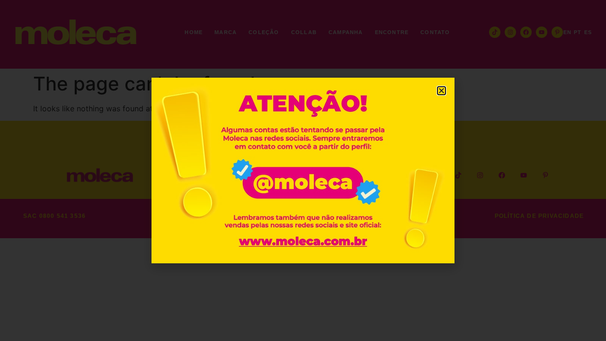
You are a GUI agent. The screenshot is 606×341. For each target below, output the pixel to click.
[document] (303, 170)
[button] (441, 90)
